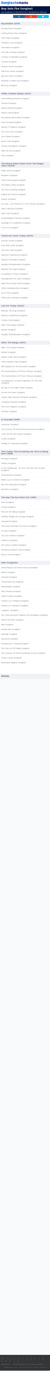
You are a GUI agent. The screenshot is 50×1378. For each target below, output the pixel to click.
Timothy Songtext (9, 411)
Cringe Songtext (8, 507)
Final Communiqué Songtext (13, 180)
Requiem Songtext (9, 175)
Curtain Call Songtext (10, 320)
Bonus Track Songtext (11, 555)
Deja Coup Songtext (10, 213)
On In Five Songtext (10, 293)
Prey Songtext (7, 156)
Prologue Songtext (9, 459)
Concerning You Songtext (12, 582)
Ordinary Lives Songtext (11, 43)
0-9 (2, 1358)
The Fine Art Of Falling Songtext (15, 648)
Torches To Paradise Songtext (14, 57)
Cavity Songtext (8, 439)
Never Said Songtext (10, 141)
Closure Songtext (8, 103)
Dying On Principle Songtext (13, 260)
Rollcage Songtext (9, 634)
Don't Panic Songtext (10, 38)
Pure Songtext (7, 502)
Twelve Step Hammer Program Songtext (19, 397)
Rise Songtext (7, 625)
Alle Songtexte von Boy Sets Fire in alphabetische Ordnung (23, 12)
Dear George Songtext (11, 591)
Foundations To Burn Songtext (14, 274)
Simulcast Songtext (9, 639)
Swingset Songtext (9, 521)
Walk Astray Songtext (10, 171)
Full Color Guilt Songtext (11, 250)
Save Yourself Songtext (11, 122)
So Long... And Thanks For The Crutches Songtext (23, 204)
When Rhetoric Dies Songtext (14, 362)
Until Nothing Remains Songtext (15, 99)
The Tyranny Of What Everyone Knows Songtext (22, 429)
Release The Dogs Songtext (13, 269)
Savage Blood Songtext (11, 28)
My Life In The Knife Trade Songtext (17, 388)
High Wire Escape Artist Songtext (15, 283)
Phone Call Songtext (10, 113)
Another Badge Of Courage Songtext (17, 517)
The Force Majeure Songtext (13, 407)
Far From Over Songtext (12, 132)
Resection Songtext (9, 489)
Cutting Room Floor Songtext (14, 33)
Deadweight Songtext (10, 587)
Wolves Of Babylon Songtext (13, 146)
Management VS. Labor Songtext (15, 279)
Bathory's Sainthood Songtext (14, 255)
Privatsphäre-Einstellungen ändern (28, 1364)
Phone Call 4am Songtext (12, 620)
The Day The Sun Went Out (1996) (18, 497)
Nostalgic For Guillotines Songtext (15, 223)
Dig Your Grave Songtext (12, 76)
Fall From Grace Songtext (12, 71)
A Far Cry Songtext (9, 228)
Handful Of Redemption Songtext (15, 264)
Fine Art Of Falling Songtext (13, 512)
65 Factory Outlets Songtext (13, 545)
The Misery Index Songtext (13, 185)
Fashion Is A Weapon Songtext (14, 606)
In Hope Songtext (8, 531)
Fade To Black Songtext (11, 596)
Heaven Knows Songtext (12, 66)
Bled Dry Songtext (9, 85)
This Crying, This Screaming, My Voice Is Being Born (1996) (24, 453)
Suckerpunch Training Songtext (15, 644)
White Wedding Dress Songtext (15, 288)
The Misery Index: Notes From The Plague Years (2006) (22, 165)
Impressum (5, 1364)
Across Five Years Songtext (13, 392)
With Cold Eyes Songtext (12, 209)
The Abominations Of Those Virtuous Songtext (21, 371)
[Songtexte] (21, 3)
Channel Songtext (9, 577)
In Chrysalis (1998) (10, 420)
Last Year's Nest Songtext (12, 245)
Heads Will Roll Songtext (11, 108)
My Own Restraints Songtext (13, 485)
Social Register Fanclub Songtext (15, 218)
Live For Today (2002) (12, 306)
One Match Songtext (10, 47)
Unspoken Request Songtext (13, 402)
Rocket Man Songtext (10, 629)
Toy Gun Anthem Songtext (13, 536)
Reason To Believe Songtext (13, 127)
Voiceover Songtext (9, 424)
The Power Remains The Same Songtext (19, 526)
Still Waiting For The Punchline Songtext (18, 366)
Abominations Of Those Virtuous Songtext (19, 568)
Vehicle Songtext (8, 463)
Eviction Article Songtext (12, 241)
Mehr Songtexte (9, 563)
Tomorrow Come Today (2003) (17, 236)
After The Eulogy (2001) (13, 343)
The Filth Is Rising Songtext (13, 52)
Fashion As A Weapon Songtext (15, 601)
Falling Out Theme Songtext (13, 194)
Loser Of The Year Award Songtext (16, 434)
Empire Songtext (8, 199)
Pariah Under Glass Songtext (13, 357)
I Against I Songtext (9, 610)
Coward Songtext (9, 62)
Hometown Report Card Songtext (16, 550)
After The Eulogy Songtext (12, 325)
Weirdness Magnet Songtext (13, 663)
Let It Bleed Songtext (10, 137)
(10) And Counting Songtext (13, 190)
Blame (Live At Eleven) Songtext (15, 480)
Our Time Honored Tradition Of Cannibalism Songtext (24, 615)
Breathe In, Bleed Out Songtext (15, 81)
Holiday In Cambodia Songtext (14, 443)
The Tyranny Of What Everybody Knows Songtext (23, 653)
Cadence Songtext (9, 540)
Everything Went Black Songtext (15, 118)
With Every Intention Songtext (14, 298)
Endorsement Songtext (11, 475)
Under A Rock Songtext (11, 658)
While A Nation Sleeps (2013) (16, 94)
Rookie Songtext (8, 330)
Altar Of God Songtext (11, 151)
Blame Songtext (8, 572)
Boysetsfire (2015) (10, 24)
